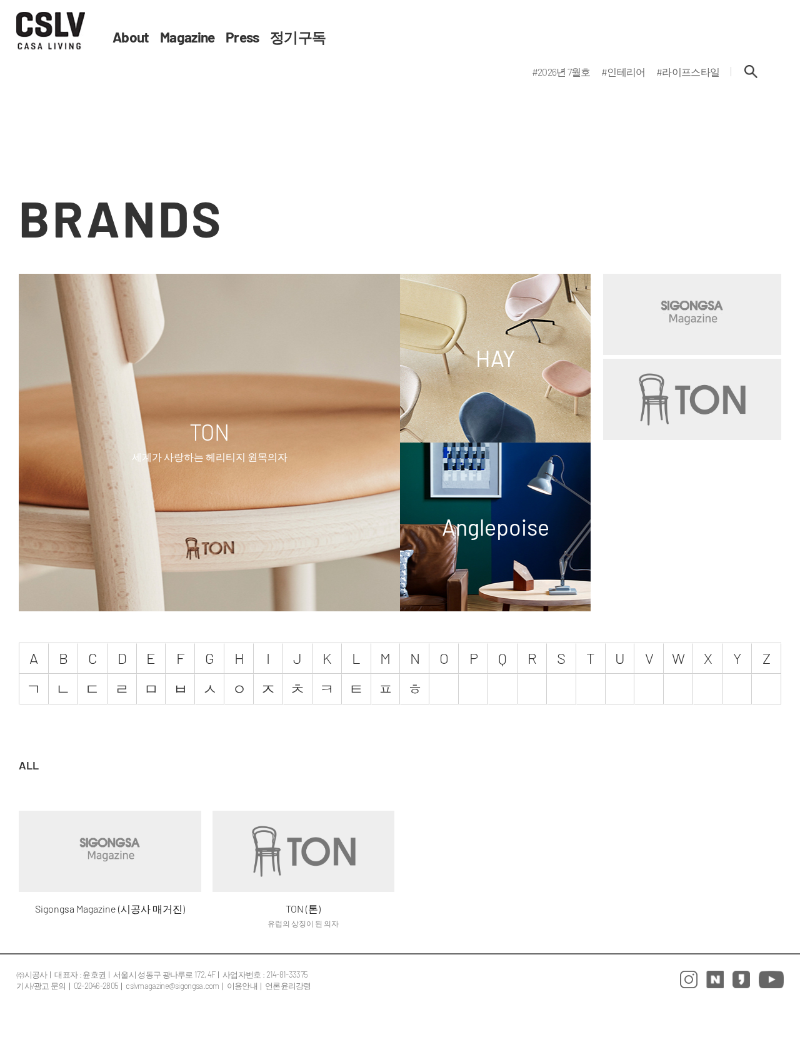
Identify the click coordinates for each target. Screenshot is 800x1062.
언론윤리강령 (288, 986)
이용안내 (242, 986)
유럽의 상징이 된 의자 (303, 923)
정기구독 (298, 37)
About (130, 37)
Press (242, 37)
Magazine (187, 37)
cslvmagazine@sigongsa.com (172, 986)
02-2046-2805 (96, 986)
